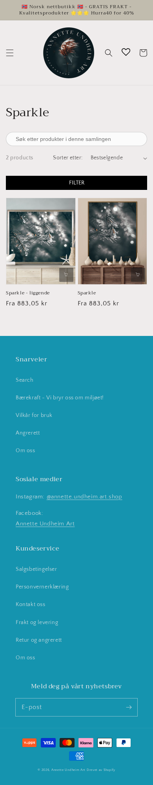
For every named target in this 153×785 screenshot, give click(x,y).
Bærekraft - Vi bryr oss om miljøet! (60, 398)
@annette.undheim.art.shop (84, 496)
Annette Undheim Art (45, 523)
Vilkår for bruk (34, 415)
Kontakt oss (31, 604)
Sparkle (87, 293)
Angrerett (28, 433)
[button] (9, 52)
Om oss (25, 451)
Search (25, 380)
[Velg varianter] (66, 275)
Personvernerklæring (42, 587)
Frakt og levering (37, 622)
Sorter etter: (67, 158)
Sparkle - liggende (28, 293)
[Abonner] (128, 707)
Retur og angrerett (39, 640)
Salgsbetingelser (36, 569)
